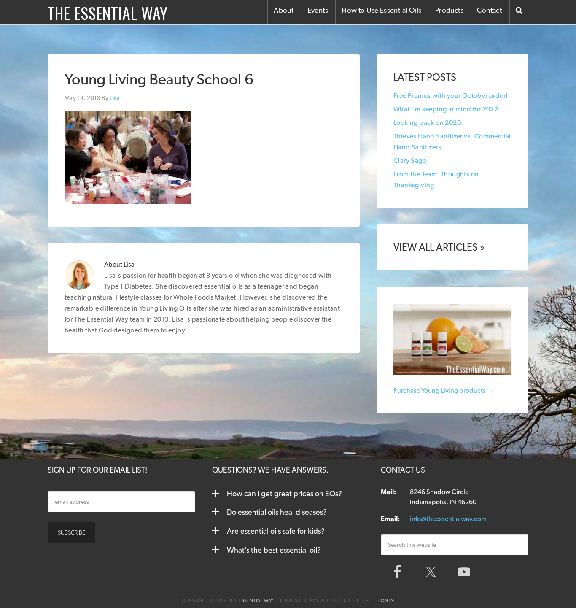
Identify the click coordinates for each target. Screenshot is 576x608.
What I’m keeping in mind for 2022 (445, 109)
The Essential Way (108, 12)
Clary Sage (409, 161)
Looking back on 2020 (427, 123)
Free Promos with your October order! (450, 96)
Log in (386, 600)
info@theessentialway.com (448, 519)
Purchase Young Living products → (443, 390)
